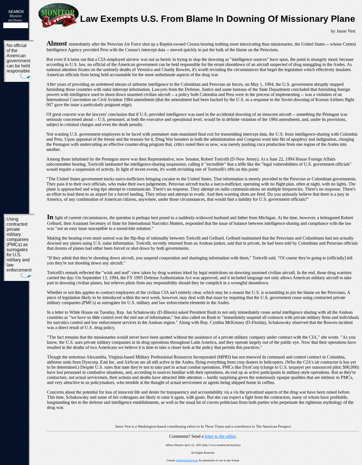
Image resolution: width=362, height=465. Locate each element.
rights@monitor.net (187, 460)
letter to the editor (220, 436)
